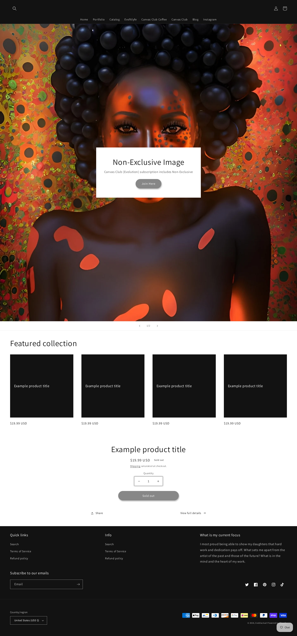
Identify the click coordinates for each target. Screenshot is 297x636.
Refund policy (19, 558)
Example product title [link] (32, 386)
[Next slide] (157, 325)
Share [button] (99, 513)
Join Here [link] (148, 184)
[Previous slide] (139, 325)
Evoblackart (261, 623)
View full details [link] (190, 513)
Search (14, 544)
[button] (14, 8)
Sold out (148, 496)
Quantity (148, 473)
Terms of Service (20, 551)
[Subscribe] (78, 584)
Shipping (135, 465)
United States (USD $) (26, 620)
